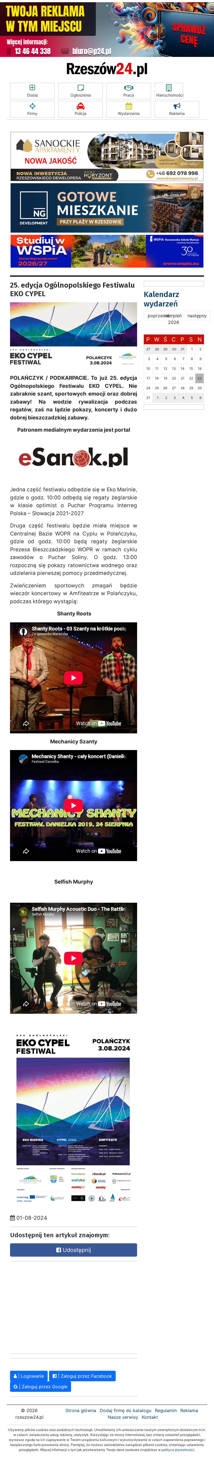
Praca (128, 95)
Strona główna (80, 1410)
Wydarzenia (129, 113)
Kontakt (150, 1417)
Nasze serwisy (123, 1417)
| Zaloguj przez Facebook (84, 1376)
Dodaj (32, 95)
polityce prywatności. (178, 1450)
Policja (80, 113)
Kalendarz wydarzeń (161, 299)
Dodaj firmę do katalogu (125, 1410)
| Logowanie (30, 1376)
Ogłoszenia (80, 95)
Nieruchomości (169, 95)
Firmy (32, 113)
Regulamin (166, 1410)
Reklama (177, 113)
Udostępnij (76, 1250)
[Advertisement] (52, 1306)
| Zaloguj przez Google (42, 1386)
